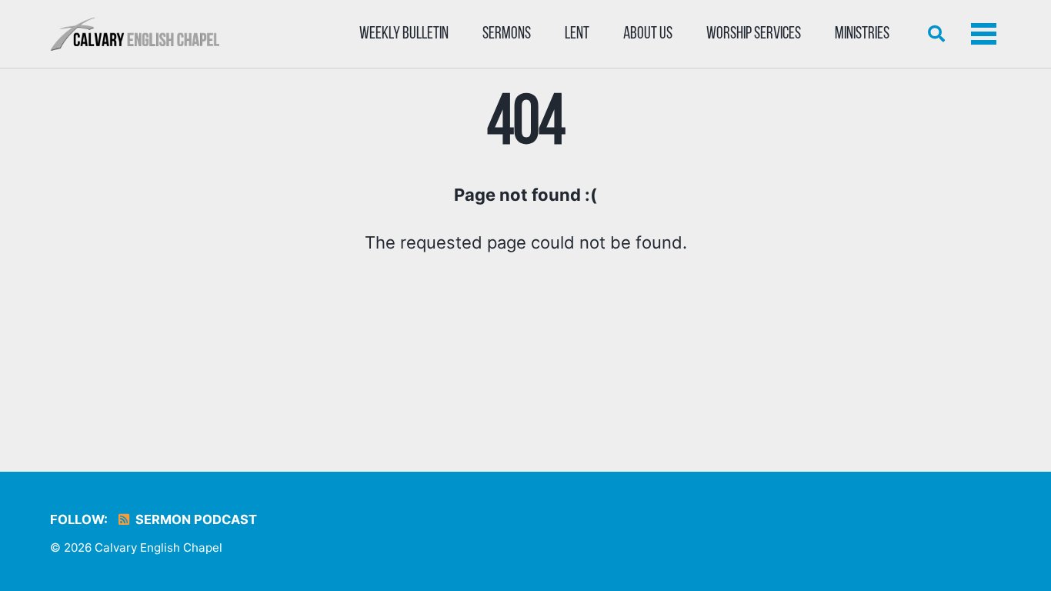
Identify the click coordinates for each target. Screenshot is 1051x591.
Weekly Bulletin (404, 34)
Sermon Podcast (194, 519)
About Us (647, 34)
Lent (577, 34)
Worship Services (753, 34)
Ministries (862, 34)
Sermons (506, 34)
